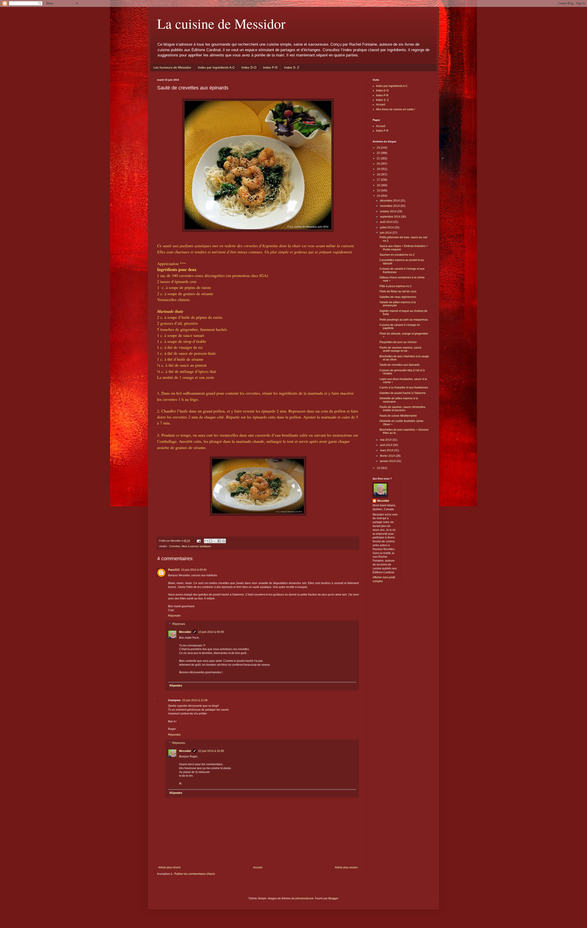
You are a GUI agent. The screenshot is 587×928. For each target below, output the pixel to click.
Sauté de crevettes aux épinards (399, 364)
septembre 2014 (390, 216)
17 (379, 179)
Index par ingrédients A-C (216, 67)
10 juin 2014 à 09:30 (194, 569)
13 (379, 468)
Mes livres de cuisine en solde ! (395, 109)
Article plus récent (169, 867)
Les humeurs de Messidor (172, 67)
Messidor (185, 632)
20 (379, 163)
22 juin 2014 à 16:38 (211, 751)
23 (379, 147)
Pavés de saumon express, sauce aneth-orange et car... (400, 349)
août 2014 (386, 222)
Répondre (174, 615)
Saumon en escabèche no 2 (397, 254)
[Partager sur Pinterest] (223, 541)
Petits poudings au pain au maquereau (403, 319)
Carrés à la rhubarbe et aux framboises (403, 387)
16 (379, 185)
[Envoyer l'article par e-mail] (199, 540)
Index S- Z (291, 67)
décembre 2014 (390, 200)
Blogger (333, 898)
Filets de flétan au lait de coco (397, 291)
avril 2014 (386, 445)
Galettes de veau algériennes (397, 297)
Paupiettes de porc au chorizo (398, 342)
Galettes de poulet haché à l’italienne (402, 393)
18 (379, 174)
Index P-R (270, 67)
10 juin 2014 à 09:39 (211, 632)
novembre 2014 (390, 206)
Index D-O (248, 67)
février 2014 (388, 455)
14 (379, 195)
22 (379, 153)
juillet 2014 (387, 227)
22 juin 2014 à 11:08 (195, 700)
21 (379, 158)
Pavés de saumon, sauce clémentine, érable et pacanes (402, 408)
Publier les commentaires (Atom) (194, 873)
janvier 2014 (388, 461)
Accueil (257, 867)
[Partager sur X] (215, 541)
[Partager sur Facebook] (219, 541)
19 (379, 169)
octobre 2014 (388, 211)
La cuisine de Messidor (221, 23)
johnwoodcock (304, 898)
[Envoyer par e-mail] (206, 541)
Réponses (178, 624)
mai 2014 (386, 439)
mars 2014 (387, 450)
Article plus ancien (346, 867)
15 (379, 190)
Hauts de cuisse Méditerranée (398, 415)
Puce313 (174, 569)
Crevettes (174, 546)
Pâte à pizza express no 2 (395, 286)
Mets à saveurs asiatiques (196, 546)
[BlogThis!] (210, 541)
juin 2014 (386, 232)
